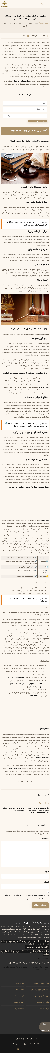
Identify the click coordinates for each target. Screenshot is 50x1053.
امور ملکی (32, 686)
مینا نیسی (45, 520)
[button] (32, 795)
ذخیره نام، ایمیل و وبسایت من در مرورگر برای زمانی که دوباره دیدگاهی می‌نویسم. (27, 897)
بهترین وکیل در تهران (21, 81)
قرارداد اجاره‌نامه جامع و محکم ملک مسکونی (13, 809)
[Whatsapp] (23, 1049)
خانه (46, 23)
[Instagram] (32, 1049)
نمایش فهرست (15, 130)
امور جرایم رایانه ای (20, 683)
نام (46, 871)
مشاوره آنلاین (43, 387)
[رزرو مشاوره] (44, 1024)
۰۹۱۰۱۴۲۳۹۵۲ (34, 695)
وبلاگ (40, 23)
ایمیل (46, 882)
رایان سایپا (9, 677)
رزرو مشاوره (44, 1030)
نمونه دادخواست (14, 768)
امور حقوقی (33, 683)
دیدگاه (45, 838)
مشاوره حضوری (43, 381)
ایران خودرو (19, 677)
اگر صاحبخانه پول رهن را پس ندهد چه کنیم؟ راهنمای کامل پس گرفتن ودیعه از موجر (38, 810)
